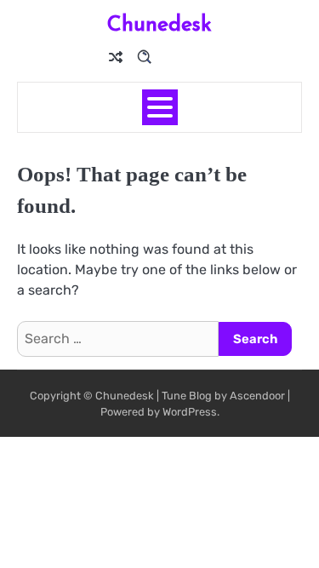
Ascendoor (257, 395)
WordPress (189, 411)
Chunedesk (159, 23)
